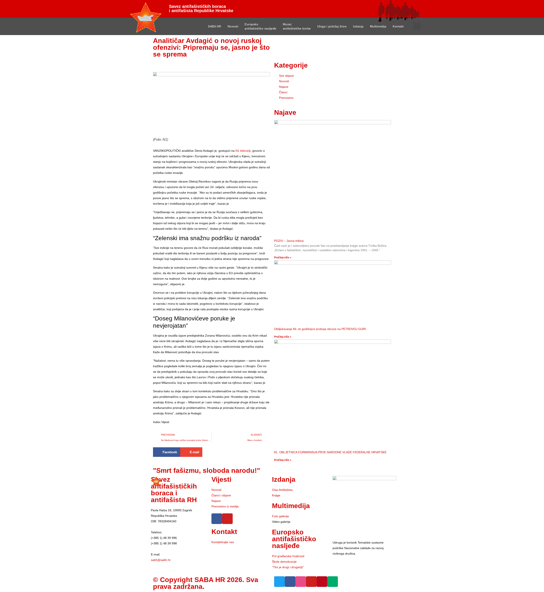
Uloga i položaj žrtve (332, 26)
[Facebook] (216, 518)
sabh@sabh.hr (161, 560)
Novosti (233, 26)
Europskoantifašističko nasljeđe (260, 26)
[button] (417, 26)
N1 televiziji (243, 150)
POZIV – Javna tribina (289, 240)
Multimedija (378, 26)
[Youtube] (227, 518)
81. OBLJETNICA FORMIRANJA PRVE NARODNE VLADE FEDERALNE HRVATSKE (330, 452)
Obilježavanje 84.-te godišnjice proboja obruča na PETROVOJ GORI (320, 329)
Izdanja (358, 26)
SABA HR (214, 26)
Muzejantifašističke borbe (297, 26)
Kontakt (398, 26)
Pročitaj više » (282, 257)
